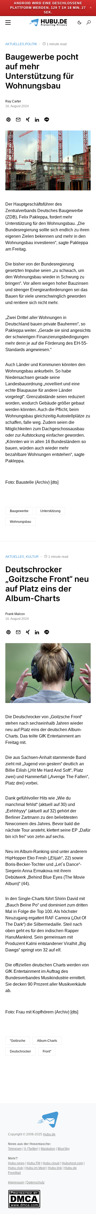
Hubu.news (16, 1163)
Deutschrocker (20, 1051)
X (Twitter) (31, 1149)
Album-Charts (47, 1041)
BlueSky (64, 1149)
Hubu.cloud (51, 1163)
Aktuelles (14, 44)
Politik (31, 44)
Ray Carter (13, 101)
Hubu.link (55, 1168)
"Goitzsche (17, 1041)
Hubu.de (49, 1134)
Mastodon (48, 1149)
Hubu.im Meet (35, 1168)
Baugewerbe (19, 511)
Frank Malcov (15, 614)
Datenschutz (35, 1182)
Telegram (15, 1149)
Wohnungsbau (20, 522)
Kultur (32, 557)
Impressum (16, 1182)
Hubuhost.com (72, 1163)
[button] (8, 22)
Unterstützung (50, 511)
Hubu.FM (33, 1163)
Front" (47, 1051)
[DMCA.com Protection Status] (24, 1199)
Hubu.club (15, 1168)
